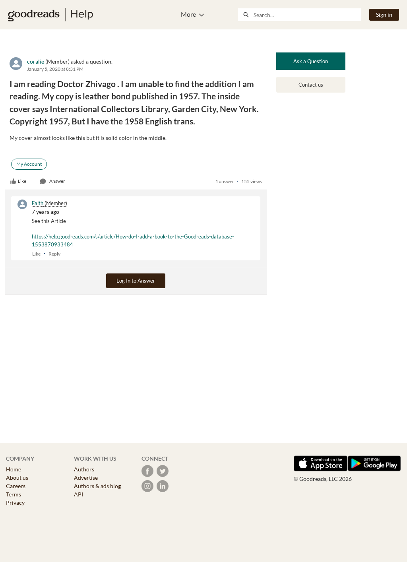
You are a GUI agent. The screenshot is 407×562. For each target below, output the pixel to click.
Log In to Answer (135, 280)
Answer (57, 181)
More (188, 14)
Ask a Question (310, 61)
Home (13, 469)
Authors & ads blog (97, 486)
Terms (13, 494)
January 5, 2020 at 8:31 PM (55, 69)
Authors (84, 469)
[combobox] (307, 15)
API (78, 494)
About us (17, 477)
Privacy (15, 502)
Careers (15, 486)
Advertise (86, 477)
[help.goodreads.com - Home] (50, 14)
